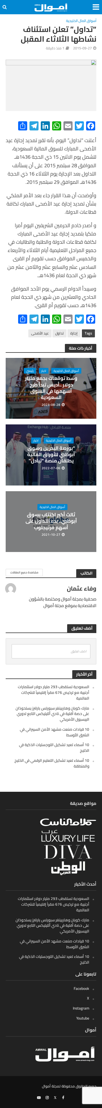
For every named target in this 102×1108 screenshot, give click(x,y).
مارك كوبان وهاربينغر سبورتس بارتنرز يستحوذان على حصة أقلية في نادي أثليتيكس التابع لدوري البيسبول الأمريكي (52, 713)
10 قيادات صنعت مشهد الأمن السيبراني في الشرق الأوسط (54, 732)
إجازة (74, 333)
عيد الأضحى (40, 333)
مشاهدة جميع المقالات (24, 572)
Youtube (82, 1018)
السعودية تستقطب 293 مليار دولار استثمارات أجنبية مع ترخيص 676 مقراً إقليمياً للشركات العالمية (53, 692)
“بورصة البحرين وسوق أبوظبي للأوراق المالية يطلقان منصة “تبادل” (51, 454)
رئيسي (30, 371)
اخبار (43, 371)
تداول (59, 333)
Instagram (81, 1008)
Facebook (81, 988)
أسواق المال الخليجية (81, 21)
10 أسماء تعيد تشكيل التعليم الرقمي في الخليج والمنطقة (51, 763)
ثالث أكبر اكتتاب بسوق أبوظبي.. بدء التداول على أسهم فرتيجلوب (51, 521)
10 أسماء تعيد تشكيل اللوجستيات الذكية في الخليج (54, 747)
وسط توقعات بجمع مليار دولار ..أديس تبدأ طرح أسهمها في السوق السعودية (51, 388)
